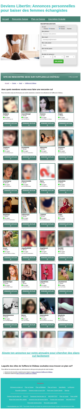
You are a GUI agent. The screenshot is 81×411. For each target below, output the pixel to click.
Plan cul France (52, 387)
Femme (45, 28)
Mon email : (45, 37)
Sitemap (67, 390)
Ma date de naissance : (48, 54)
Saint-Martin (62, 387)
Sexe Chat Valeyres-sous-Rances (46, 320)
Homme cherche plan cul (14, 396)
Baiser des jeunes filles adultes (18, 399)
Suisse (14, 83)
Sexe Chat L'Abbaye (25, 320)
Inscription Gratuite (56, 19)
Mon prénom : (45, 31)
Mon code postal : (47, 43)
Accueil (5, 19)
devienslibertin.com (13, 406)
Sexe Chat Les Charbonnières (27, 152)
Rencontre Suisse (20, 19)
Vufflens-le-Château (30, 83)
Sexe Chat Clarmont (25, 119)
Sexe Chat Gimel (61, 186)
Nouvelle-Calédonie (21, 390)
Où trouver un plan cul (16, 387)
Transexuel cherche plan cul (38, 396)
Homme (52, 28)
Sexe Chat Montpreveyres (63, 119)
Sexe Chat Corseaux (25, 286)
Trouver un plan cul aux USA (37, 390)
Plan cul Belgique (41, 387)
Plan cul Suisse (38, 19)
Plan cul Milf (73, 396)
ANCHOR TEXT (52, 396)
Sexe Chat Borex (24, 219)
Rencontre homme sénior (35, 403)
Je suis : (44, 26)
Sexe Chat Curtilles (61, 286)
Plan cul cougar (64, 396)
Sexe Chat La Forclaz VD (8, 119)
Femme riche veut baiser (57, 399)
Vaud (20, 83)
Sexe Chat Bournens (7, 186)
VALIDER (58, 61)
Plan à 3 (25, 396)
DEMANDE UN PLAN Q (10, 124)
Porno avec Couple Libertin (54, 390)
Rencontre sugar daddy (50, 403)
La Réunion (71, 387)
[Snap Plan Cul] (10, 112)
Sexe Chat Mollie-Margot (26, 186)
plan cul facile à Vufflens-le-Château (42, 372)
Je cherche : (62, 26)
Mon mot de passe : (47, 48)
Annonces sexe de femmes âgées (38, 399)
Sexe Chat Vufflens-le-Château (46, 119)
